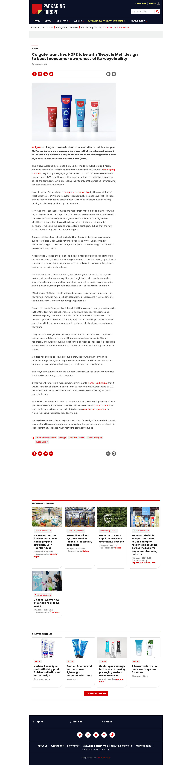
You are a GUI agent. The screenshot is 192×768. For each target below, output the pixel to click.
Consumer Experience (46, 437)
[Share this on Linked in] (45, 74)
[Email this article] (51, 74)
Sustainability (42, 442)
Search (157, 11)
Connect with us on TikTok (112, 735)
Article (37, 661)
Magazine (88, 746)
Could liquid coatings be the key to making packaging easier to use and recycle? (112, 671)
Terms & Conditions (121, 746)
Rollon (85, 551)
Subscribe (140, 3)
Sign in (78, 68)
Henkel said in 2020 (97, 382)
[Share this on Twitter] (40, 74)
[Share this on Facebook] (34, 74)
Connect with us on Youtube (96, 735)
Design (62, 437)
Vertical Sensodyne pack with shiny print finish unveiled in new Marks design (47, 671)
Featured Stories (76, 437)
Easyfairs (54, 612)
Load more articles (96, 693)
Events (108, 721)
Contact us (73, 746)
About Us (35, 27)
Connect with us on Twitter (80, 735)
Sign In (152, 3)
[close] (93, 72)
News (35, 48)
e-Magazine (61, 27)
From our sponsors (43, 531)
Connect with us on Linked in (88, 735)
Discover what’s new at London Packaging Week (46, 603)
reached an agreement (95, 409)
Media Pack (102, 746)
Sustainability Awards (91, 27)
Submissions (47, 27)
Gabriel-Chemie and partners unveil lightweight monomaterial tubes (79, 671)
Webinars (73, 27)
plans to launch (102, 405)
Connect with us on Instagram (104, 735)
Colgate (36, 147)
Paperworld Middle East (143, 562)
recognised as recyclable (77, 192)
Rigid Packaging (95, 437)
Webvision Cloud (103, 758)
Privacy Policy (143, 746)
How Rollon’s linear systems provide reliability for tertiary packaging (79, 540)
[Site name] (48, 13)
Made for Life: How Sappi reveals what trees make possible (111, 538)
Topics (39, 721)
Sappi (118, 548)
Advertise (107, 27)
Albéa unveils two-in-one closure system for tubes (145, 669)
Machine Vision (122, 27)
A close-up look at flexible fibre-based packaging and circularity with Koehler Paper (46, 542)
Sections (77, 721)
